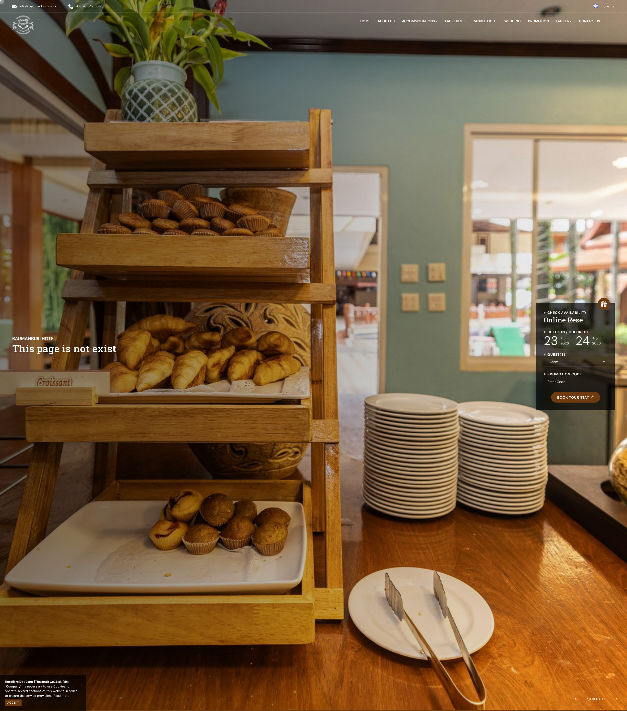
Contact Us (589, 21)
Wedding (512, 21)
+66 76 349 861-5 (89, 6)
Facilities (454, 21)
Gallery (564, 21)
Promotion (538, 21)
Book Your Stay (573, 397)
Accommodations (418, 21)
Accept (13, 702)
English (606, 6)
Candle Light (484, 21)
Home (365, 21)
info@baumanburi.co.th (37, 6)
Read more (61, 696)
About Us (386, 21)
